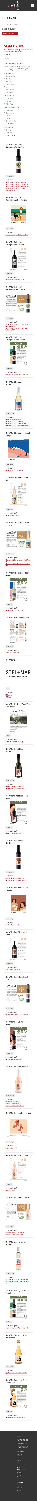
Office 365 (20, 1488)
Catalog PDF (19, 1461)
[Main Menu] (32, 5)
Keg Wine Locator (19, 1455)
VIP (18, 1492)
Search (7, 55)
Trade (18, 1485)
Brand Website (10, 33)
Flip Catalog (20, 1458)
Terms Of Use (19, 1476)
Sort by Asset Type (13, 64)
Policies (19, 1473)
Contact (19, 1490)
